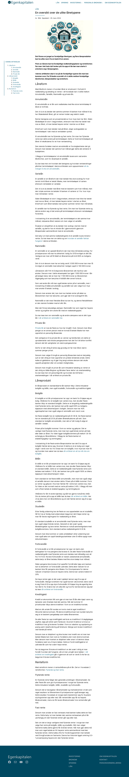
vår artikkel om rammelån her (50, 318)
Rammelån (16, 72)
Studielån (16, 82)
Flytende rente (18, 91)
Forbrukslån (17, 84)
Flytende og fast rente (55, 670)
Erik (39, 18)
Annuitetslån (17, 67)
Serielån (15, 70)
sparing (72, 763)
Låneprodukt (13, 76)
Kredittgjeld (17, 87)
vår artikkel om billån (79, 496)
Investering (74, 756)
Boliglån (15, 78)
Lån (37, 9)
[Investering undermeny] (81, 2)
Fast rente (16, 93)
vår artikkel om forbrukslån (52, 589)
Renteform (12, 89)
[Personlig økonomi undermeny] (102, 2)
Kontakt (103, 760)
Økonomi (73, 760)
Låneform (12, 65)
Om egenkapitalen (108, 756)
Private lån (16, 74)
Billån (14, 80)
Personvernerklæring (110, 763)
